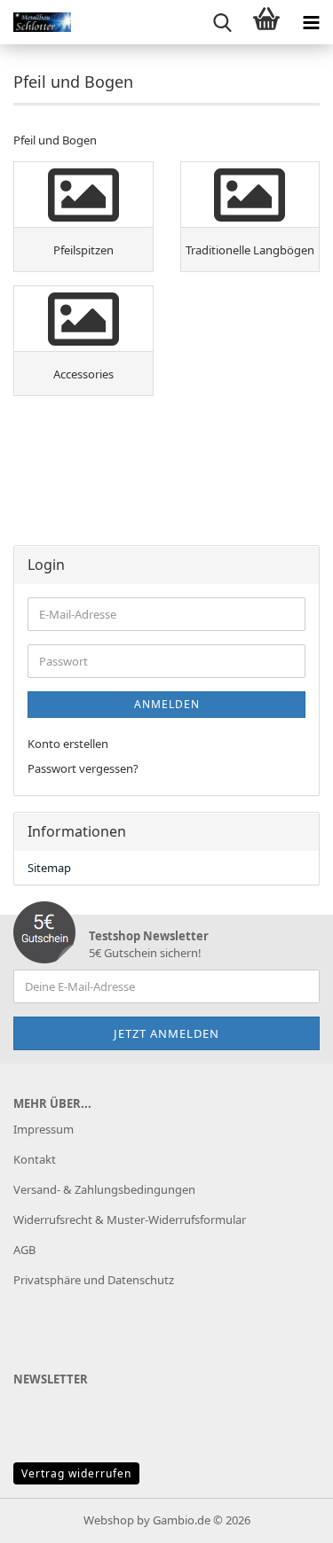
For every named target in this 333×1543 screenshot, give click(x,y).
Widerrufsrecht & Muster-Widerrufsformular (129, 1219)
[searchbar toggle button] (222, 22)
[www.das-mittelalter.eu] (35, 22)
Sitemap (49, 868)
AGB (24, 1250)
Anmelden (167, 704)
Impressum (43, 1129)
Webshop (108, 1520)
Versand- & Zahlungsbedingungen (104, 1189)
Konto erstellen (68, 744)
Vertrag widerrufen (76, 1473)
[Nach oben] (284, 1516)
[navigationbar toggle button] (311, 22)
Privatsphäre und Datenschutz (93, 1280)
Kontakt (34, 1159)
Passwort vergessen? (83, 768)
